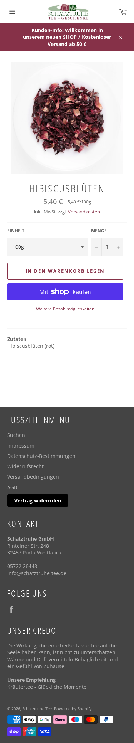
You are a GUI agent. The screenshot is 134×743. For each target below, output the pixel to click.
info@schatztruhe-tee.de (36, 573)
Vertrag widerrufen (37, 500)
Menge (99, 231)
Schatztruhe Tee (37, 708)
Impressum (20, 445)
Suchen (16, 435)
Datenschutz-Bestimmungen (41, 456)
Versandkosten (84, 211)
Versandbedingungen (33, 476)
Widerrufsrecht (25, 466)
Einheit (15, 231)
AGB (12, 487)
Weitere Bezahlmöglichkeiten (65, 309)
